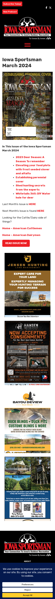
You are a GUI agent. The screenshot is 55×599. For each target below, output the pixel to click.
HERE (32, 204)
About (27, 561)
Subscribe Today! (12, 4)
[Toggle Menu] (27, 45)
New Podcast (10, 12)
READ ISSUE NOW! (16, 243)
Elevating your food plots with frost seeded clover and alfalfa (33, 169)
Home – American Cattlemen (22, 228)
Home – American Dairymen (21, 235)
